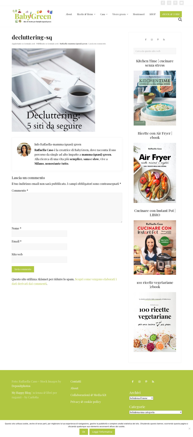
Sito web (17, 254)
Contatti (76, 381)
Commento (20, 190)
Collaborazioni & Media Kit (88, 395)
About (74, 388)
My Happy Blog (21, 393)
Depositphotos (21, 386)
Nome (16, 228)
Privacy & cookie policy (86, 402)
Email (16, 241)
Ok (83, 431)
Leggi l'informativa (102, 431)
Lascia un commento (97, 43)
